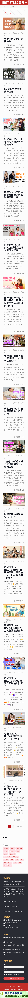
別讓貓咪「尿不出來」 (11, 906)
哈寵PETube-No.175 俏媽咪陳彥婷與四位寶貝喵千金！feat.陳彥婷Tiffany (13, 572)
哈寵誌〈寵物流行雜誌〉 (14, 938)
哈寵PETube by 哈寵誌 (14, 946)
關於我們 (6, 990)
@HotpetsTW (16, 950)
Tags (10, 13)
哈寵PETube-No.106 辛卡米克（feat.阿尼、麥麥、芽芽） (13, 790)
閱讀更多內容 (20, 64)
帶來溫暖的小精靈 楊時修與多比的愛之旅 (13, 411)
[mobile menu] (26, 2)
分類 (5, 13)
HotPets (8, 619)
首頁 (4, 7)
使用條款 (13, 990)
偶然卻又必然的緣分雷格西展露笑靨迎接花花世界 (13, 194)
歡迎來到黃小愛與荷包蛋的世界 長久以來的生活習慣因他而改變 (13, 301)
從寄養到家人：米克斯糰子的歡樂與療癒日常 (13, 141)
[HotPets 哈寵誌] (13, 2)
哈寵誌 (11, 942)
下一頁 (19, 826)
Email (5, 970)
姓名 (5, 965)
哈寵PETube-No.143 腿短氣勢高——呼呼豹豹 (13, 736)
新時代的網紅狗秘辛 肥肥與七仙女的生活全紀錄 (13, 358)
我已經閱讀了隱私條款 (12, 975)
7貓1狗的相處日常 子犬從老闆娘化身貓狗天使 (13, 464)
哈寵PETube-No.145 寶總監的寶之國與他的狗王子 (13, 682)
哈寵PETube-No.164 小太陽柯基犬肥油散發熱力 (13, 627)
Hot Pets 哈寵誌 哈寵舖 (14, 953)
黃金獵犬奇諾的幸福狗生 (13, 40)
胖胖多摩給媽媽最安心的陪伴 (13, 515)
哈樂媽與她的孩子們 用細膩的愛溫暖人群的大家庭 (13, 247)
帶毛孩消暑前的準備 (10, 901)
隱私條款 (20, 990)
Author (8, 33)
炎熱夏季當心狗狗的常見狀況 (13, 911)
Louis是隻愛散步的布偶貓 (13, 90)
